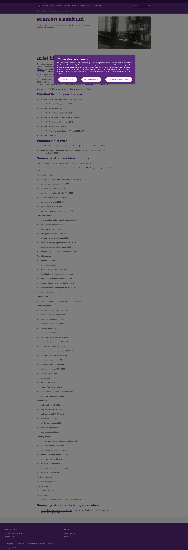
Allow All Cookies (67, 79)
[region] (94, 69)
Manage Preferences (91, 79)
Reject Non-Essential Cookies (118, 79)
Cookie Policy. (62, 74)
